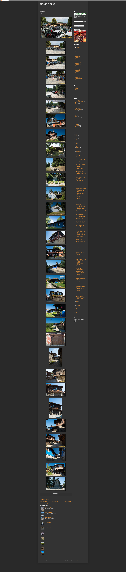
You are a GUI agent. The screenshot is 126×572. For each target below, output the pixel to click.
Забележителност (47, 495)
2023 (76, 138)
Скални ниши (77, 126)
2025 (76, 135)
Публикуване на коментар (45, 499)
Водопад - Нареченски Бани (80, 241)
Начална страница (55, 501)
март (77, 304)
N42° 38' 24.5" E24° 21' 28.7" (46, 15)
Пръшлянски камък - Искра (49, 517)
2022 (76, 139)
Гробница (76, 104)
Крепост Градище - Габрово (80, 159)
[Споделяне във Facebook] (56, 493)
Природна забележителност (79, 121)
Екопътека (77, 108)
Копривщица (78, 267)
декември (78, 147)
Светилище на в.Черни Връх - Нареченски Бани (81, 245)
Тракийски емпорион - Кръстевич (79, 281)
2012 (76, 313)
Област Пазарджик (78, 65)
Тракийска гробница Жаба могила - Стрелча (80, 257)
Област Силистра (78, 72)
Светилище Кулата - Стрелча (81, 265)
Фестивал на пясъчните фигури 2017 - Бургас (80, 284)
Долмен (76, 107)
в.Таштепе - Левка (79, 226)
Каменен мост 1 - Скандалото (81, 174)
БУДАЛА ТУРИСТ (47, 4)
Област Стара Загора (78, 78)
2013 (76, 312)
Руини (76, 123)
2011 (76, 315)
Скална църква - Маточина (80, 221)
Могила (76, 114)
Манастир (77, 111)
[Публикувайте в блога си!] (54, 493)
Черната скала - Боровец (80, 218)
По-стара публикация (67, 501)
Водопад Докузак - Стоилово (80, 286)
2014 (76, 311)
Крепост (76, 110)
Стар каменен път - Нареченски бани (79, 240)
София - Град (77, 77)
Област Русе (77, 71)
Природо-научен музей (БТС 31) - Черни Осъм (80, 180)
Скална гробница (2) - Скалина (50, 527)
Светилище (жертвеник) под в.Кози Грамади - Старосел (81, 204)
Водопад (76, 103)
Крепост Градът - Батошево (80, 164)
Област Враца (77, 57)
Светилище (77, 125)
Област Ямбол (77, 83)
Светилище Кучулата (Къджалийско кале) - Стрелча (80, 261)
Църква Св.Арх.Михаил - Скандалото (80, 172)
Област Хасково (77, 80)
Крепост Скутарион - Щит (80, 225)
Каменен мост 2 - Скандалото (81, 173)
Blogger (78, 560)
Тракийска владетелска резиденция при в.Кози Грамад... (80, 193)
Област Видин (77, 56)
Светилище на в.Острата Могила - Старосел (80, 202)
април (77, 302)
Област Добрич (77, 59)
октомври (78, 150)
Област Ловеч (77, 63)
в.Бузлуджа (78, 155)
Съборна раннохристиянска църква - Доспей (80, 214)
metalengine (78, 47)
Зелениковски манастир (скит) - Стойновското (81, 186)
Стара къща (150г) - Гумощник (81, 176)
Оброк (76, 118)
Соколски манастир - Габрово (81, 156)
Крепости (76, 93)
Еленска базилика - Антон (80, 274)
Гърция (76, 87)
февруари (78, 305)
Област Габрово (77, 58)
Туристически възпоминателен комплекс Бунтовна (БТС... (81, 250)
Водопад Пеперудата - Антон (81, 275)
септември (78, 151)
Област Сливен (77, 73)
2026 (76, 134)
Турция (76, 89)
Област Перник (77, 66)
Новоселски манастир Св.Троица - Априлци (80, 168)
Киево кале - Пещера (48, 512)
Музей (76, 116)
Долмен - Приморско (79, 296)
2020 (76, 142)
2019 (76, 143)
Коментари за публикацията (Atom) (50, 503)
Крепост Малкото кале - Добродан (80, 184)
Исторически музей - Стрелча (81, 259)
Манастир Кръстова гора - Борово (50, 551)
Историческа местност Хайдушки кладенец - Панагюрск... (80, 269)
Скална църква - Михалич (80, 222)
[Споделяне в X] (55, 493)
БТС (43, 495)
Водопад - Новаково (48, 522)
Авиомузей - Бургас (79, 282)
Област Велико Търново (79, 55)
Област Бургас (77, 52)
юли (77, 154)
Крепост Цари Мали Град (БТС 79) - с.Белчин (81, 211)
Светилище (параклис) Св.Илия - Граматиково (80, 288)
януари (77, 306)
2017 (76, 146)
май (77, 301)
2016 (76, 308)
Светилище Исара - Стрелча (80, 252)
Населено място (52, 495)
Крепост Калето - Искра (48, 507)
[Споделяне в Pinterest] (57, 493)
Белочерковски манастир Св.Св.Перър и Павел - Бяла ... (81, 248)
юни (77, 300)
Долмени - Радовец (79, 230)
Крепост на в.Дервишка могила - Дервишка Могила (81, 228)
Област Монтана (78, 64)
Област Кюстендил (78, 62)
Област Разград (77, 70)
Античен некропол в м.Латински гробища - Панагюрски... (80, 272)
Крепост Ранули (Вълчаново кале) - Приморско (80, 298)
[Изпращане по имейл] (53, 493)
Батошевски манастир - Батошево (80, 166)
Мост (76, 115)
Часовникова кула (78, 130)
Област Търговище (78, 79)
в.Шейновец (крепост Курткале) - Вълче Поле (80, 234)
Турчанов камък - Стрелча (80, 255)
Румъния (76, 88)
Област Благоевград (78, 51)
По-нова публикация (43, 501)
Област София (77, 76)
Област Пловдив (78, 69)
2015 (76, 309)
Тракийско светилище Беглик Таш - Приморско (81, 294)
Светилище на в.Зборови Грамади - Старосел (80, 196)
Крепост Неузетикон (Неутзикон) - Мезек (79, 236)
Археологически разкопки (79, 101)
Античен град (77, 100)
